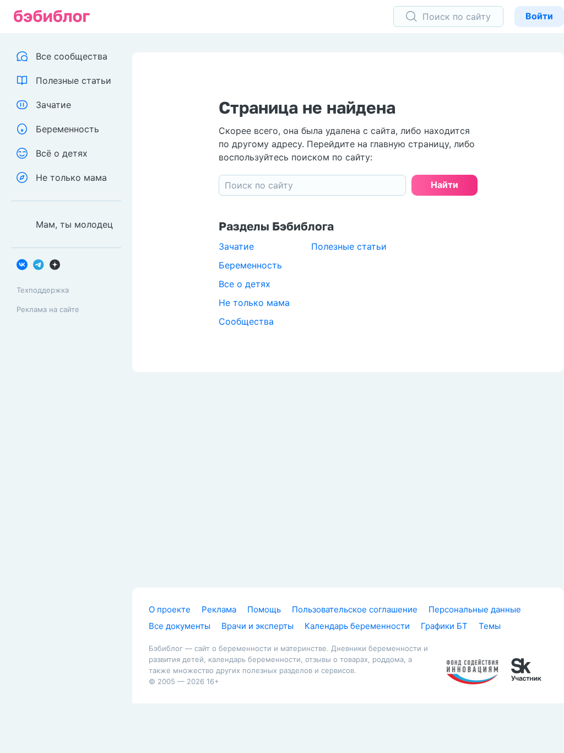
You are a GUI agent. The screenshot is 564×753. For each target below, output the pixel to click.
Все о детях (244, 283)
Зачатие (236, 246)
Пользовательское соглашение (354, 609)
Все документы (179, 626)
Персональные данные (475, 609)
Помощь (264, 609)
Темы (490, 626)
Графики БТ (444, 626)
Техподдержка (43, 290)
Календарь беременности (357, 626)
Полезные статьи (349, 246)
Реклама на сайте (48, 309)
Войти (539, 15)
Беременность (250, 265)
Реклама (219, 609)
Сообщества (246, 321)
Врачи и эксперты (257, 626)
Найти (444, 184)
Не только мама (254, 302)
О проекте (170, 609)
